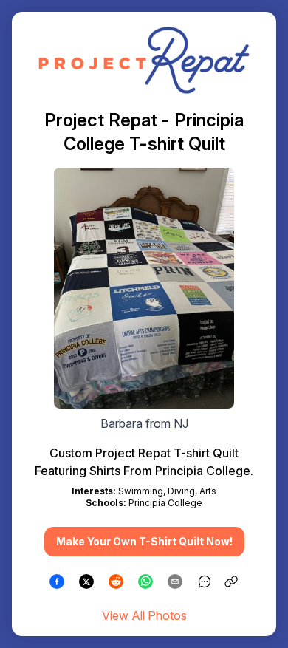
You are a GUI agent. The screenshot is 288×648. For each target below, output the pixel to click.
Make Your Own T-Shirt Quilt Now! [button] (144, 541)
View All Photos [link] (144, 615)
